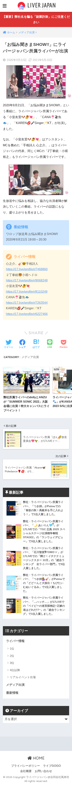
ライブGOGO (52, 765)
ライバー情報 (15, 641)
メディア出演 (30, 357)
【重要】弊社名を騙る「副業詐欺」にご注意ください (36, 19)
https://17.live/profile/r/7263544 (27, 302)
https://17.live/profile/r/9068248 (27, 280)
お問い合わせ (43, 771)
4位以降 (15, 670)
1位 (12, 648)
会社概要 (26, 771)
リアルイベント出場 (23, 677)
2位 (12, 655)
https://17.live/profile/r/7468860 (27, 269)
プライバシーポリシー (25, 765)
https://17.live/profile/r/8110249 (26, 291)
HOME (38, 758)
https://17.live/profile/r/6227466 (27, 314)
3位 (12, 662)
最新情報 (12, 692)
